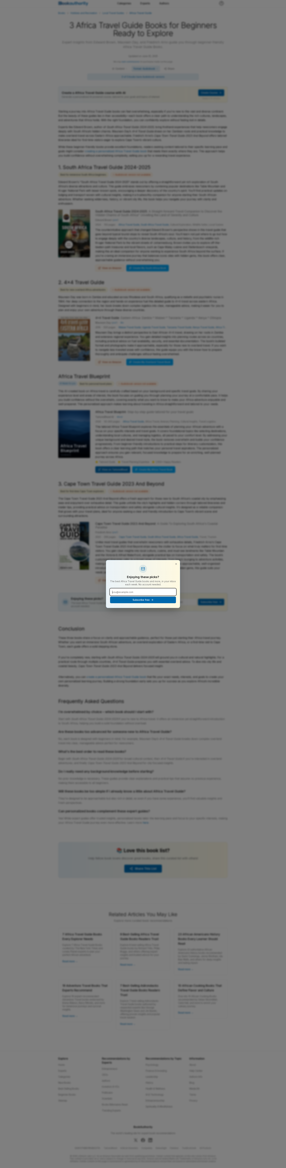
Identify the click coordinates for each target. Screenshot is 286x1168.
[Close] (176, 564)
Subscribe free (141, 599)
